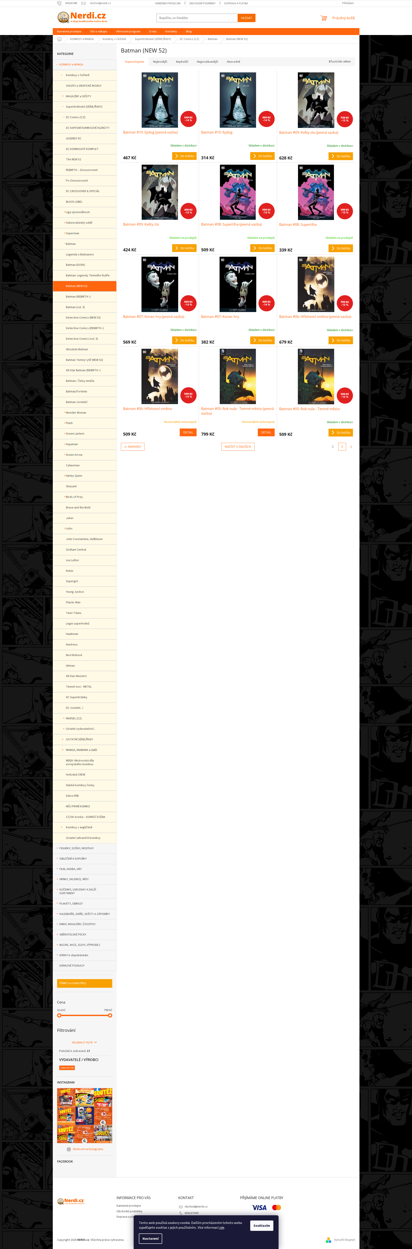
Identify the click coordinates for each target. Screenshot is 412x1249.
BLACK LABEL (74, 202)
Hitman (70, 666)
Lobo (69, 528)
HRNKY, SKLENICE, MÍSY (74, 879)
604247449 (191, 1213)
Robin (69, 571)
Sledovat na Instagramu (88, 1149)
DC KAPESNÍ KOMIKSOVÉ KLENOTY (87, 128)
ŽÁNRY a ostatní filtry (72, 983)
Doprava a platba (236, 3)
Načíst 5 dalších (238, 446)
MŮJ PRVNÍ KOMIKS (78, 806)
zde (221, 1227)
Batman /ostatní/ (77, 402)
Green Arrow (74, 455)
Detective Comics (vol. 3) (82, 339)
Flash (69, 423)
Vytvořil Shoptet (344, 1240)
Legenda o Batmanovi (80, 254)
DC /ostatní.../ (74, 708)
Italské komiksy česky (80, 785)
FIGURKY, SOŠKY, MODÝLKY (76, 848)
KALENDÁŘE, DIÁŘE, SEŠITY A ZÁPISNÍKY (84, 914)
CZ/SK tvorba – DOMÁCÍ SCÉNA (85, 817)
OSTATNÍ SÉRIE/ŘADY (79, 739)
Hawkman (72, 634)
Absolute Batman (77, 349)
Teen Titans (74, 613)
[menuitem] (69, 31)
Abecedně (233, 62)
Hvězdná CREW (75, 775)
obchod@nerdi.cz (196, 1206)
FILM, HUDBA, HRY (70, 869)
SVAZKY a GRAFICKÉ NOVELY (83, 86)
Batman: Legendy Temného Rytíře (88, 275)
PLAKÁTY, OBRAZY (71, 904)
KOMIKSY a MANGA (71, 64)
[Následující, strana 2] (342, 447)
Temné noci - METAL (79, 687)
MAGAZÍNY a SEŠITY (78, 96)
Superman (72, 233)
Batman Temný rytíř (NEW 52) (84, 360)
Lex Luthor (72, 560)
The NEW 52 (73, 159)
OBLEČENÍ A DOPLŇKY (73, 859)
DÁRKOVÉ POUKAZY (72, 966)
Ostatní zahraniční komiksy (83, 838)
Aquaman (72, 444)
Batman (71, 244)
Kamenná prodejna (168, 3)
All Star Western (76, 676)
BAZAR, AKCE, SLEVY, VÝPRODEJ (79, 945)
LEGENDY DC (73, 138)
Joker (70, 518)
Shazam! (71, 486)
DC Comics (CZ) (75, 117)
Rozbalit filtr (82, 1042)
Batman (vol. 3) (75, 307)
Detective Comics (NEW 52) (83, 317)
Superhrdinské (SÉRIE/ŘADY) (84, 107)
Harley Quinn (74, 476)
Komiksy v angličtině (79, 827)
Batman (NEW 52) (76, 286)
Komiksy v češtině (78, 75)
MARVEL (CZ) (74, 718)
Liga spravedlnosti (78, 212)
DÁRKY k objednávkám (73, 955)
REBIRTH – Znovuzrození (82, 170)
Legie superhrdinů (77, 623)
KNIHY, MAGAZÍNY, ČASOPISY (77, 924)
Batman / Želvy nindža (80, 381)
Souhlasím (261, 1225)
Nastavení (151, 1238)
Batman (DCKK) (75, 265)
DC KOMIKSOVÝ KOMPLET (82, 149)
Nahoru (134, 446)
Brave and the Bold (78, 507)
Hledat (246, 18)
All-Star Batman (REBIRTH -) (83, 370)
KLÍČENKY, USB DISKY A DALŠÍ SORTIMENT (77, 891)
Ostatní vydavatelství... (81, 729)
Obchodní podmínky (202, 3)
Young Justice (75, 592)
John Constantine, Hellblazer (84, 539)
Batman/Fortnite (76, 391)
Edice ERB (72, 796)
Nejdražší (182, 62)
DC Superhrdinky (76, 697)
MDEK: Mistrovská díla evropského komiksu (80, 762)
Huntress (72, 644)
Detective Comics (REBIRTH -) (85, 328)
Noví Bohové (74, 655)
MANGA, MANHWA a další (81, 750)
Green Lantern (75, 434)
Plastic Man (73, 602)
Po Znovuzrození (77, 180)
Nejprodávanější (207, 62)
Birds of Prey (74, 497)
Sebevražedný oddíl (79, 223)
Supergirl (72, 581)
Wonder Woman (76, 413)
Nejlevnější (160, 62)
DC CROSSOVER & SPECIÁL (83, 191)
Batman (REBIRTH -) (78, 297)
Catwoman (73, 465)
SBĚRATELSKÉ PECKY (72, 934)
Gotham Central (76, 550)
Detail (188, 432)
